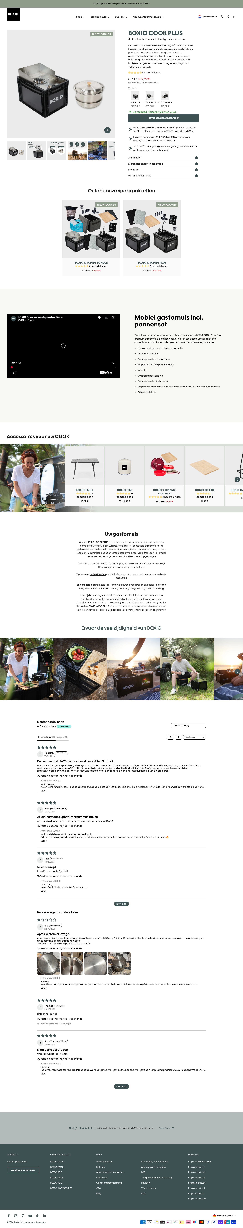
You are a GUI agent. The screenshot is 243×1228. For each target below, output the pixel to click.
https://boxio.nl (196, 1188)
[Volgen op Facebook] (9, 1216)
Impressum (102, 1177)
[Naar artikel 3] (56, 151)
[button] (135, 72)
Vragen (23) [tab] (62, 737)
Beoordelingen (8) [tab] (46, 737)
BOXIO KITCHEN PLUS (152, 262)
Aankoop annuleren (23, 1170)
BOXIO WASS (56, 1167)
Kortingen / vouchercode (154, 1161)
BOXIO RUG (56, 1182)
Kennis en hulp (98, 17)
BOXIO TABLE (84, 490)
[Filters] (178, 737)
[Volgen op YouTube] (30, 1216)
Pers (143, 1193)
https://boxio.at (196, 1182)
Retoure (100, 1167)
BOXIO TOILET (57, 1161)
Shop (79, 17)
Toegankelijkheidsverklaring (156, 1177)
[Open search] (170, 737)
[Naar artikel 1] (16, 151)
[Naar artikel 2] (36, 151)
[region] (61, 84)
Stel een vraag (181, 725)
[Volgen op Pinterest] (23, 1216)
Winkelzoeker (148, 1188)
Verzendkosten (104, 1161)
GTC (98, 1188)
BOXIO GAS (124, 490)
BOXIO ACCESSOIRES (61, 1188)
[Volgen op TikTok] (37, 1216)
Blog (98, 1193)
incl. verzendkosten (150, 83)
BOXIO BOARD (204, 490)
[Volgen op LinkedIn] (44, 1216)
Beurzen (145, 1182)
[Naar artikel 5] (97, 151)
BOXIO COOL (57, 1177)
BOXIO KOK (56, 1172)
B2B (143, 1172)
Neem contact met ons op (147, 17)
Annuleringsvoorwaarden (110, 1172)
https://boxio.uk (196, 1177)
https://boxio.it (196, 1193)
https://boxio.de (197, 1198)
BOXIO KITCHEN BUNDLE (91, 262)
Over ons (119, 17)
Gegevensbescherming (109, 1182)
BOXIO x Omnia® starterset (164, 491)
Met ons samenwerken (153, 1167)
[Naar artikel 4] (77, 151)
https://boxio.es (196, 1172)
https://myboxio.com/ (200, 1161)
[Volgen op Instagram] (16, 1216)
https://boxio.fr (196, 1167)
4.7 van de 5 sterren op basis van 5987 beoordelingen (125, 1128)
